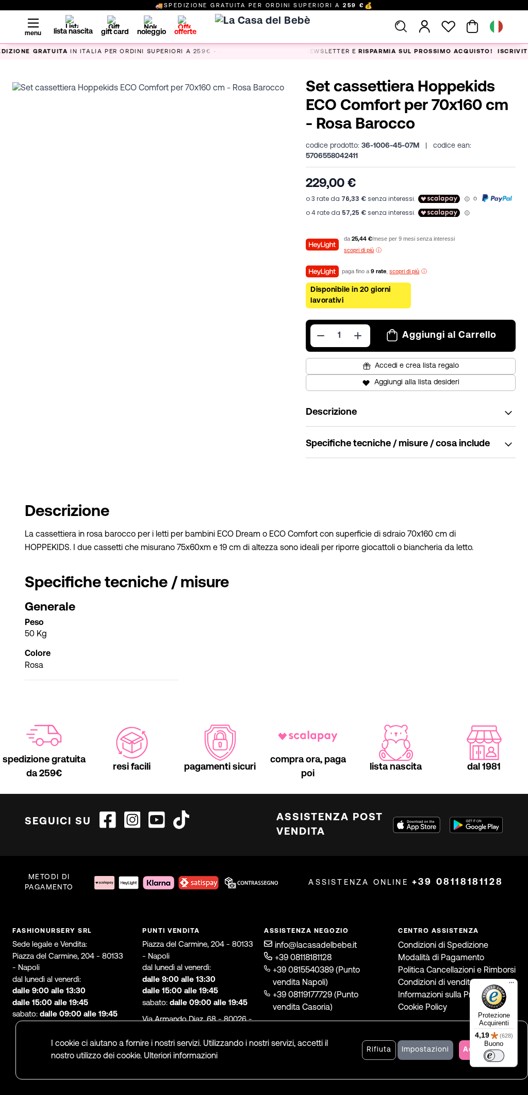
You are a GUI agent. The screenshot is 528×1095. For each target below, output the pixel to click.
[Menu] (511, 985)
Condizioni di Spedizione (443, 946)
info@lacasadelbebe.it (316, 946)
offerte (185, 32)
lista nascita (73, 32)
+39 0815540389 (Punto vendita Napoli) (316, 976)
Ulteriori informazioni (181, 1056)
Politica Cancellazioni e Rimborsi (457, 970)
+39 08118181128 (457, 882)
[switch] (494, 1056)
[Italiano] (496, 27)
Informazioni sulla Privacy (444, 995)
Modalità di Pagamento (441, 958)
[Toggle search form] (400, 26)
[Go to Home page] (264, 39)
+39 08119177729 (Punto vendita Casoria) (315, 1001)
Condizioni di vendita (436, 983)
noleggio (151, 32)
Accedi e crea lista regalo (417, 366)
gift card (115, 32)
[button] (152, 223)
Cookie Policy (422, 1008)
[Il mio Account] (424, 26)
